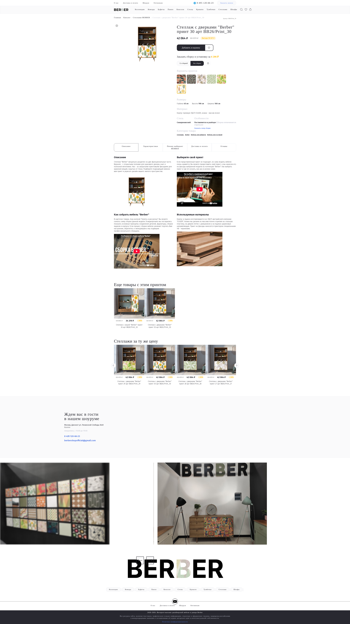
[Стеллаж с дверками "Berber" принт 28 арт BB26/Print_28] (190, 360)
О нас (116, 3)
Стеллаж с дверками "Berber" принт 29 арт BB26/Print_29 (129, 382)
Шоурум (146, 3)
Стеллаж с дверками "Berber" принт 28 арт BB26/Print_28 (190, 382)
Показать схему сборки (202, 128)
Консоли (180, 9)
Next (236, 365)
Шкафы (233, 9)
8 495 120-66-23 (205, 3)
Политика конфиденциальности (175, 622)
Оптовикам (158, 3)
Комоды (151, 9)
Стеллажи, (180, 135)
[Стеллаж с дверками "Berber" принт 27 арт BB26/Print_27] (221, 360)
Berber (187, 135)
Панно (170, 9)
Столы (190, 9)
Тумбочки (211, 9)
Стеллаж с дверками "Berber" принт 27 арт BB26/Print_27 (221, 382)
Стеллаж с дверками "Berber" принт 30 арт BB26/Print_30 (160, 326)
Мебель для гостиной (214, 135)
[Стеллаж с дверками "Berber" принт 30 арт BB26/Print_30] (160, 303)
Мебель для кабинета (198, 135)
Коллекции (140, 9)
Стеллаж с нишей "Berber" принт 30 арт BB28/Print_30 (129, 326)
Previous (113, 365)
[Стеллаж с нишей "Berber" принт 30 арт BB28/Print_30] (129, 303)
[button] (116, 26)
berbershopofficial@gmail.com (80, 440)
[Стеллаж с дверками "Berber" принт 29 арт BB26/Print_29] (129, 360)
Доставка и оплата (130, 3)
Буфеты (161, 9)
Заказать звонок (226, 3)
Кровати (199, 9)
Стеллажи (222, 9)
